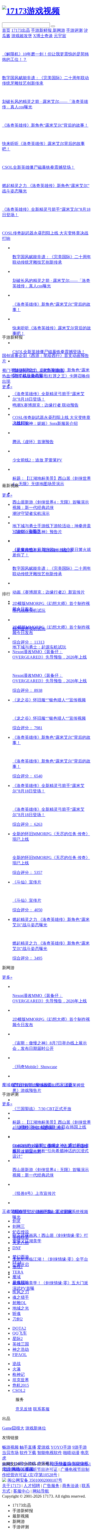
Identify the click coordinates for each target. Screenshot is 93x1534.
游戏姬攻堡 (21, 36)
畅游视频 (10, 1447)
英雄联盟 (20, 1237)
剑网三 (18, 1226)
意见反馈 (24, 1409)
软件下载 (28, 1452)
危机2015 (20, 1385)
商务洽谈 (70, 1485)
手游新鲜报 (42, 30)
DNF (16, 1248)
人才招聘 (32, 1485)
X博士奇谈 (43, 36)
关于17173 (11, 1485)
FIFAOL (19, 1354)
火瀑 (16, 1369)
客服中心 (21, 1491)
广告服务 (51, 1485)
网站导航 (41, 1491)
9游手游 (79, 1447)
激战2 (17, 1267)
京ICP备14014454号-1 (71, 1464)
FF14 (16, 1262)
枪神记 (18, 1374)
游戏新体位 (35, 1428)
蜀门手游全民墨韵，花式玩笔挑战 (33, 370)
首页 (6, 30)
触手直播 (28, 1447)
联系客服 (41, 1409)
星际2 (17, 1338)
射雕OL (19, 1303)
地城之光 (20, 1308)
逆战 (16, 1363)
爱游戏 (43, 1447)
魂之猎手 (20, 1297)
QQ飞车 (19, 1333)
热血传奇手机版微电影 (22, 376)
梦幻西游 (20, 1257)
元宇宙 (60, 36)
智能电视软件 (49, 1452)
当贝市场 (10, 1452)
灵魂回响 (20, 1282)
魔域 (16, 1277)
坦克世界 (20, 1380)
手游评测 (74, 30)
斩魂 (16, 1313)
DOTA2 (19, 1328)
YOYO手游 (61, 1447)
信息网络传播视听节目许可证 (31, 1469)
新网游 (59, 30)
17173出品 (20, 30)
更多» (7, 387)
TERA (18, 1272)
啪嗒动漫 (71, 1452)
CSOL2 (18, 1390)
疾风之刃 (20, 1292)
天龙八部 (20, 1242)
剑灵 (16, 1221)
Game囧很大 (13, 1428)
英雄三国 (20, 1344)
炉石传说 (20, 1232)
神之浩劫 (20, 1349)
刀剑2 (17, 1319)
